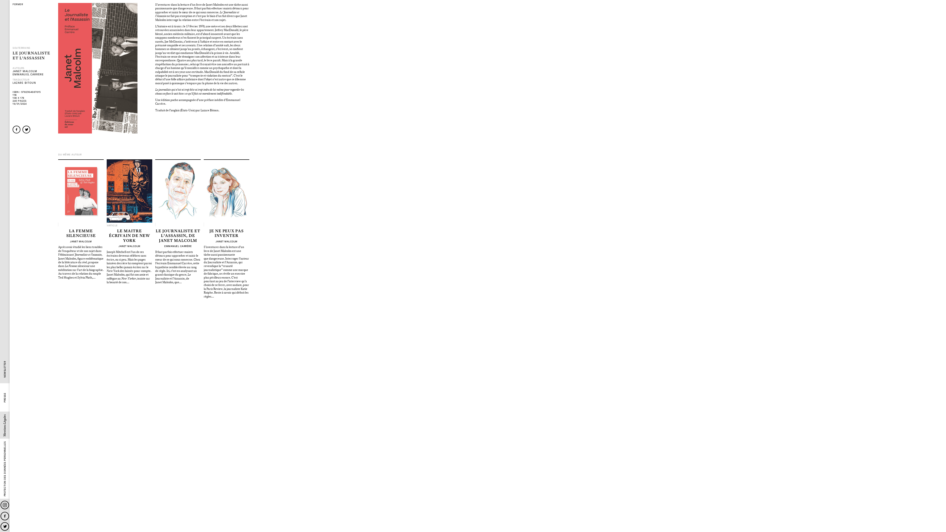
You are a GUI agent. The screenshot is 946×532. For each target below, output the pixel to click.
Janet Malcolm (25, 71)
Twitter (5, 526)
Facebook (5, 516)
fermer (18, 4)
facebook (16, 129)
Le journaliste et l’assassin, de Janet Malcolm (178, 236)
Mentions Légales (5, 425)
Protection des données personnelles (4, 469)
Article (112, 225)
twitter (26, 129)
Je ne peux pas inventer (226, 233)
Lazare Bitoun (24, 82)
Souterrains (21, 48)
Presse (4, 397)
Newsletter (4, 369)
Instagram (5, 505)
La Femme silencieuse (81, 233)
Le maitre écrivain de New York (129, 236)
